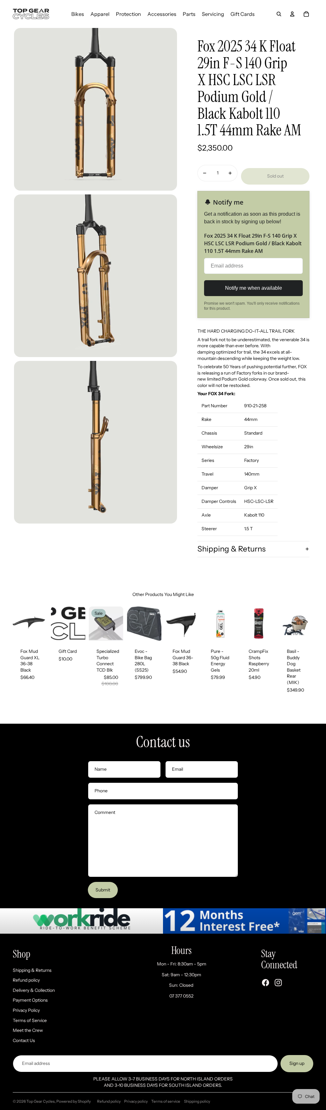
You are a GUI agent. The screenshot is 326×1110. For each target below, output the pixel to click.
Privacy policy (136, 1101)
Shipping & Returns (231, 548)
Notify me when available (253, 288)
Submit (103, 890)
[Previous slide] (18, 624)
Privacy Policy (26, 1010)
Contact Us (24, 1040)
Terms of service (165, 1101)
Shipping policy (197, 1101)
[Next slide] (42, 624)
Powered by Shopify (73, 1101)
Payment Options (30, 1000)
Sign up (296, 1063)
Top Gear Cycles (40, 1101)
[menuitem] (77, 14)
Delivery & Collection (34, 990)
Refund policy (26, 980)
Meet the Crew (28, 1030)
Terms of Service (30, 1020)
